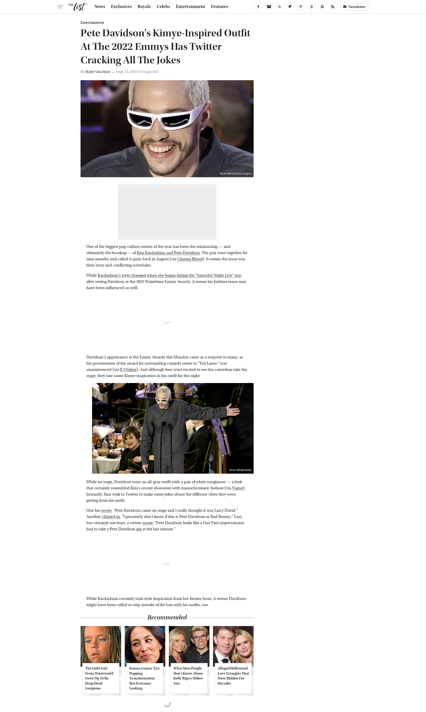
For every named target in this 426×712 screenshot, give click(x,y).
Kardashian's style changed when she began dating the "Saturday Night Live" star (169, 275)
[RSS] (332, 6)
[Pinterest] (300, 6)
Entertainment (190, 6)
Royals (144, 6)
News (100, 6)
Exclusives (121, 6)
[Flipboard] (290, 6)
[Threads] (311, 6)
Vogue (237, 488)
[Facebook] (258, 6)
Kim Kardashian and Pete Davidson (168, 253)
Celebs (163, 6)
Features (219, 6)
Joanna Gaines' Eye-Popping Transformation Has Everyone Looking (144, 678)
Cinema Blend (190, 259)
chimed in (111, 516)
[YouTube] (268, 6)
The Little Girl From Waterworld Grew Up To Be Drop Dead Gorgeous (99, 678)
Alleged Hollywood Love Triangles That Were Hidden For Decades (233, 675)
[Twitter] (279, 6)
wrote (106, 510)
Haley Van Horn (97, 72)
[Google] (322, 6)
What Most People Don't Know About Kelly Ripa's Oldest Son (188, 675)
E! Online (128, 369)
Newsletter (357, 7)
